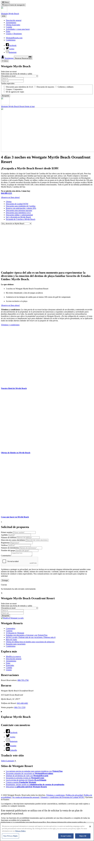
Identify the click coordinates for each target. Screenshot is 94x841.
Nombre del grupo (8, 550)
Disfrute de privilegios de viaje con (27, 776)
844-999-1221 (6, 193)
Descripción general (13, 20)
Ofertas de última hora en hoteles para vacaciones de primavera (30, 642)
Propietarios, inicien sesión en (35, 784)
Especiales (10, 665)
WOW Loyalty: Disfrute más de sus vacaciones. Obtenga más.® (31, 637)
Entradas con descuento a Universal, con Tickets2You (26, 635)
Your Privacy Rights (10, 836)
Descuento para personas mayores (19, 210)
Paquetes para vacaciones (15, 644)
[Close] (90, 826)
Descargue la (26, 787)
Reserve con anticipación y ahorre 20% (21, 208)
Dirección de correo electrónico (13, 540)
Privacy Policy (20, 831)
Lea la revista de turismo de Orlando (26, 780)
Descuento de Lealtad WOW (17, 204)
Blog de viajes (11, 639)
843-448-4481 (22, 703)
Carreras (9, 631)
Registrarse (9, 58)
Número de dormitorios (10, 548)
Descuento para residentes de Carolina (20, 206)
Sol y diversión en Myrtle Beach (18, 217)
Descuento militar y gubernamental (19, 215)
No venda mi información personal (26, 797)
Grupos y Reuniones (14, 34)
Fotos (8, 31)
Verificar (4, 545)
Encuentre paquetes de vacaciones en (29, 773)
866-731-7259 (19, 707)
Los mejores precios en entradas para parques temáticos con (34, 771)
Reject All (82, 836)
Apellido (4, 535)
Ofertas (9, 202)
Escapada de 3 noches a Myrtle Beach (20, 219)
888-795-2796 (23, 680)
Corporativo (10, 628)
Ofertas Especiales (13, 25)
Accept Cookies (66, 836)
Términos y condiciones (10, 325)
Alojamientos (11, 23)
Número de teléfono (8, 537)
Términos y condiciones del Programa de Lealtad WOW (62, 797)
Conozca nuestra (21, 782)
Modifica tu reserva (13, 656)
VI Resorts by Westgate (15, 633)
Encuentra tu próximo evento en (25, 778)
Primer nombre (6, 532)
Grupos (9, 670)
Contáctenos (10, 40)
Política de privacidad (74, 795)
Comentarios (6, 556)
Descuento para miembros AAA (18, 213)
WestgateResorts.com (14, 38)
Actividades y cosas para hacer (18, 29)
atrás (4, 16)
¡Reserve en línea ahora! (10, 197)
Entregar (5, 580)
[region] (47, 832)
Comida (9, 27)
